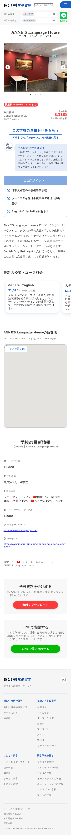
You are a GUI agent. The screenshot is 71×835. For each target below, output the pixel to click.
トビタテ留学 (11, 784)
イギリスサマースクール (17, 762)
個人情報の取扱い (12, 814)
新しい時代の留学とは (15, 707)
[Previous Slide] (8, 67)
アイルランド (44, 713)
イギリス (42, 707)
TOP (6, 562)
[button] (65, 4)
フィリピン (43, 729)
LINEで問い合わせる (35, 648)
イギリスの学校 (45, 762)
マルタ (40, 740)
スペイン (42, 735)
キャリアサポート (46, 745)
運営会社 (8, 823)
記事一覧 (8, 767)
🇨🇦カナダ (22, 562)
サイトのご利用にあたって (17, 809)
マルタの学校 (44, 795)
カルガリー (42, 562)
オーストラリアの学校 (49, 778)
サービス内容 (11, 713)
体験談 (7, 718)
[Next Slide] (63, 67)
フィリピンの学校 (46, 789)
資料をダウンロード (35, 604)
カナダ (40, 724)
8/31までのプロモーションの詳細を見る (35, 137)
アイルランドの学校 (48, 767)
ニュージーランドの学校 (50, 784)
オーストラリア (45, 718)
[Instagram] (64, 679)
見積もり (63, 21)
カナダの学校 (44, 773)
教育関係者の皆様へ (13, 818)
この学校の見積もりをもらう (35, 130)
